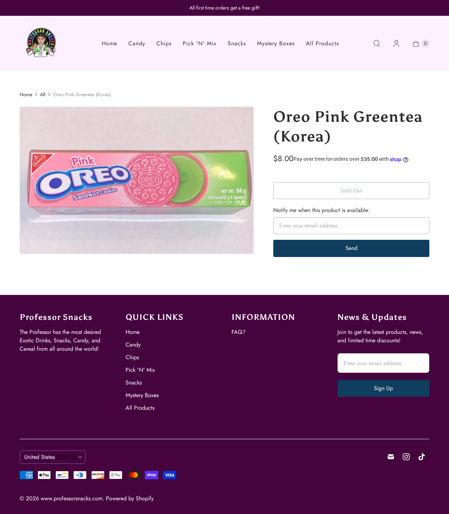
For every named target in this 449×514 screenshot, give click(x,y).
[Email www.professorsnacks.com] (390, 456)
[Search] (377, 43)
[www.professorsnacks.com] (41, 43)
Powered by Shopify (130, 498)
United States (49, 457)
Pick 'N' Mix (199, 43)
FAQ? (239, 332)
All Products (322, 43)
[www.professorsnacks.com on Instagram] (406, 456)
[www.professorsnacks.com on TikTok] (421, 456)
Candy (136, 43)
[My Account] (396, 43)
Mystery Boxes (276, 43)
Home (109, 43)
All (42, 94)
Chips (164, 43)
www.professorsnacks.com (71, 498)
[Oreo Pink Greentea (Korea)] (137, 180)
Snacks (237, 43)
